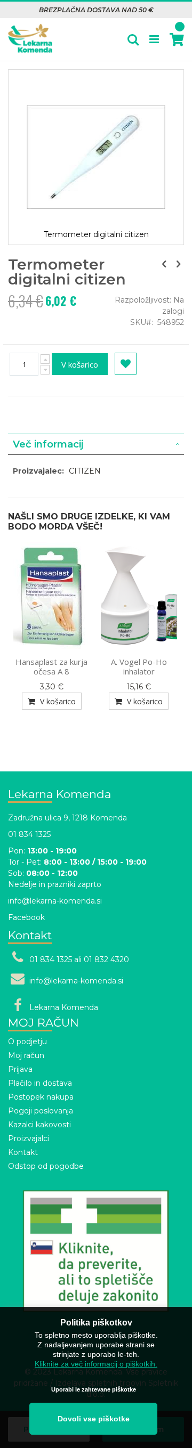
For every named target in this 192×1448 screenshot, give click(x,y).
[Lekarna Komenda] (30, 32)
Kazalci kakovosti (39, 1124)
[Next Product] (178, 264)
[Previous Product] (164, 264)
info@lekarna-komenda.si (55, 901)
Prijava (20, 1069)
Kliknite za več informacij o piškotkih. (96, 1364)
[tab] (96, 444)
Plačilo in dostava (40, 1083)
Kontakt (23, 1152)
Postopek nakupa (41, 1097)
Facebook (26, 917)
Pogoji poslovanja (40, 1111)
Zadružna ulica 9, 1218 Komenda (67, 818)
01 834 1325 (29, 834)
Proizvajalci (28, 1138)
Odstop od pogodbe (46, 1166)
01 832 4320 (106, 959)
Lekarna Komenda (63, 1007)
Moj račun (26, 1055)
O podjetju (27, 1041)
